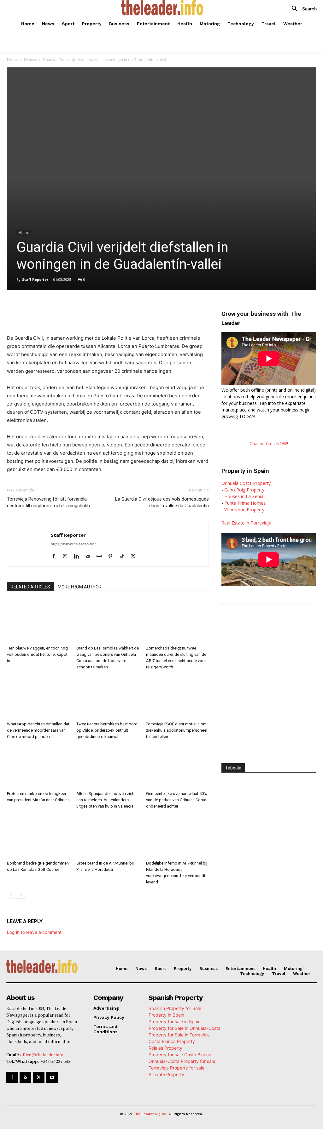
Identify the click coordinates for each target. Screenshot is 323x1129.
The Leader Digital (149, 1114)
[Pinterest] (113, 556)
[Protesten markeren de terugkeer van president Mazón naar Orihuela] (38, 766)
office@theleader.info (41, 1055)
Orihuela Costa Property (246, 483)
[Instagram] (67, 556)
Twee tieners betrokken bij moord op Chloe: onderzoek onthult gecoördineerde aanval (107, 730)
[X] (67, 308)
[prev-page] (11, 895)
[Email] (125, 308)
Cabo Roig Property (244, 490)
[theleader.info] (162, 7)
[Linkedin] (96, 308)
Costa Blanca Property (172, 1041)
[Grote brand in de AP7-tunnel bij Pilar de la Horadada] (107, 836)
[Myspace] (101, 556)
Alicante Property (166, 1074)
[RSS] (25, 1077)
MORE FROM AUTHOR (80, 586)
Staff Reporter (35, 279)
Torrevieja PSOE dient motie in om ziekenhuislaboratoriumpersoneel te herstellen (176, 730)
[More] (139, 308)
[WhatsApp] (81, 308)
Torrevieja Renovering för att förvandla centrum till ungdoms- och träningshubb (48, 502)
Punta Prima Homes (245, 503)
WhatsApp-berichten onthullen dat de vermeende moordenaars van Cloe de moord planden (38, 730)
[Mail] (90, 556)
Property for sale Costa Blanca (180, 1054)
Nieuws (30, 59)
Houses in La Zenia (243, 496)
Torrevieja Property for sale (176, 1067)
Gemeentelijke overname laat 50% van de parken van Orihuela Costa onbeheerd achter (176, 799)
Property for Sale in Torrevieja (179, 1034)
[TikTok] (124, 556)
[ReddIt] (110, 308)
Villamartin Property (244, 510)
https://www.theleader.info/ (73, 544)
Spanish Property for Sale (175, 1008)
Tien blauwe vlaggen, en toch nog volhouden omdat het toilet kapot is (37, 654)
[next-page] (21, 895)
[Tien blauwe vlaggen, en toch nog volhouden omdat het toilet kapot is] (38, 621)
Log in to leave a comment (34, 932)
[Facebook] (52, 308)
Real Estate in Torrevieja (246, 523)
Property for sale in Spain (175, 1021)
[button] (302, 8)
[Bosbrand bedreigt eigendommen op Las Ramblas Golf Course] (38, 836)
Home (12, 59)
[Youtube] (52, 1077)
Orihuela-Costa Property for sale (182, 1061)
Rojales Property (165, 1048)
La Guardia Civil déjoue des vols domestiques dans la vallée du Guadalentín (162, 502)
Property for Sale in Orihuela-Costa (184, 1028)
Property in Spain (166, 1015)
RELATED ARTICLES (30, 586)
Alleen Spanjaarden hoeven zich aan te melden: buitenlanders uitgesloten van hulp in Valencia (105, 799)
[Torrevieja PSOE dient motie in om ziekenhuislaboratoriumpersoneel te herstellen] (177, 697)
